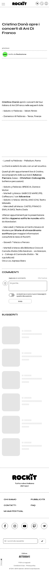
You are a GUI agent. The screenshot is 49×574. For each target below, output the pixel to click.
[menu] (3, 3)
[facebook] (5, 526)
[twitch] (34, 526)
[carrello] (37, 3)
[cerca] (42, 3)
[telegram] (44, 526)
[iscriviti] (42, 541)
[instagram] (15, 526)
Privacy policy (30, 565)
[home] (19, 3)
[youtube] (24, 526)
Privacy (1, 563)
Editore (23, 554)
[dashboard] (46, 3)
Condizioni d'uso (19, 565)
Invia (20, 301)
